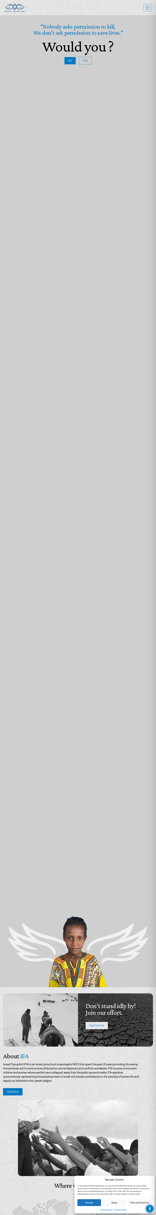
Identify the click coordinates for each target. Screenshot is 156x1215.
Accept (89, 1202)
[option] (78, 949)
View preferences (139, 1202)
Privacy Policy (107, 1209)
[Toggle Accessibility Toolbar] (150, 1209)
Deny (114, 1202)
